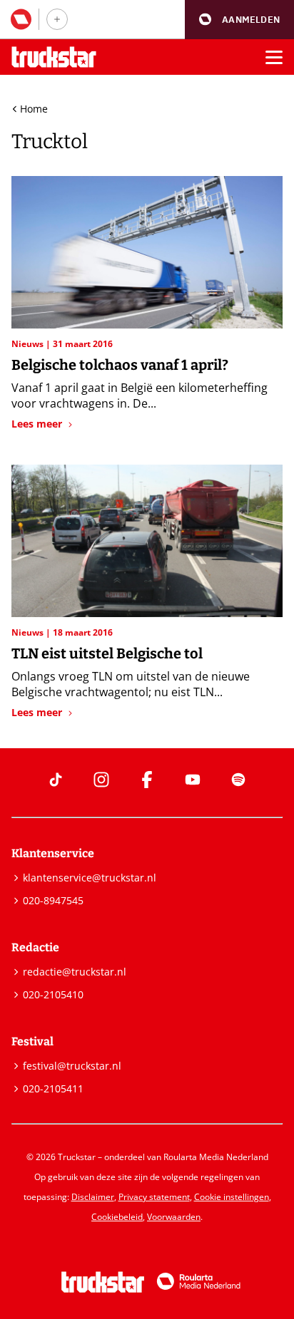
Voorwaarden (174, 1217)
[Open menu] (274, 57)
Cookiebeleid (117, 1217)
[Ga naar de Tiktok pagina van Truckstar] (55, 779)
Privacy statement (154, 1197)
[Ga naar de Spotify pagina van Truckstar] (238, 779)
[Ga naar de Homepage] (53, 57)
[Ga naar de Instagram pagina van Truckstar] (101, 779)
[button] (239, 19)
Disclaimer (92, 1197)
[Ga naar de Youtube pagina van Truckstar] (192, 779)
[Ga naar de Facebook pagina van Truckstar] (147, 779)
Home (34, 108)
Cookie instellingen (231, 1197)
